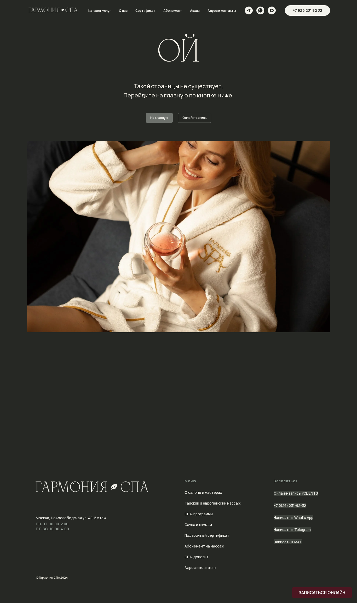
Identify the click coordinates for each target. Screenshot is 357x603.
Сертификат (145, 10)
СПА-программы (199, 513)
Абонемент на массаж (204, 546)
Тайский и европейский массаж (212, 503)
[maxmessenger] (272, 10)
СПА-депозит (197, 556)
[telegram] (249, 10)
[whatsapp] (260, 10)
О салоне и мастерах (203, 492)
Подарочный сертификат (207, 535)
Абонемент (172, 10)
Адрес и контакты (222, 10)
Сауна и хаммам (198, 524)
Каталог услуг (99, 10)
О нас (123, 10)
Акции (195, 10)
